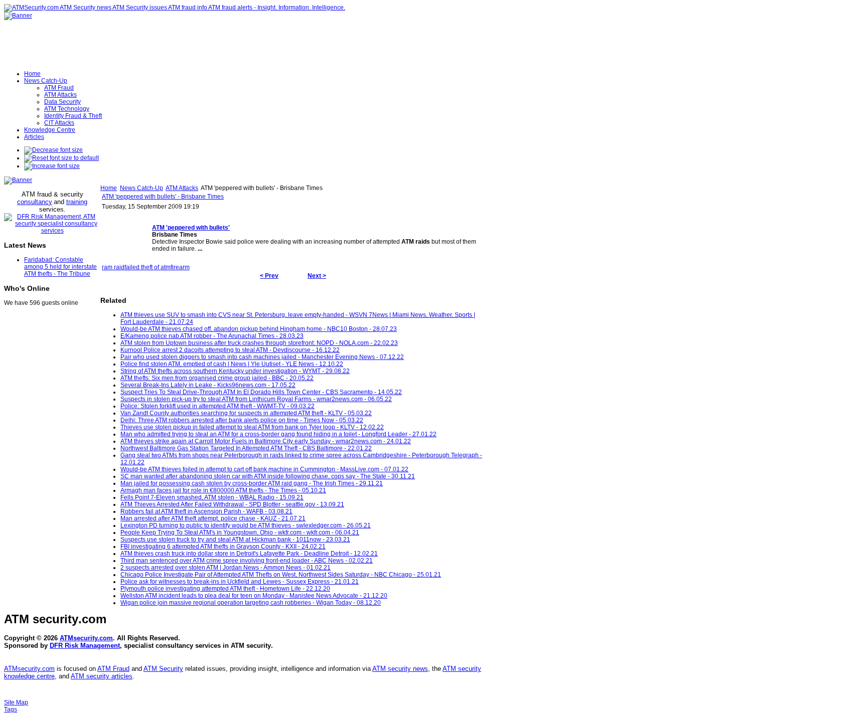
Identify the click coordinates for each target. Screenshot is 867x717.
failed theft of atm (147, 267)
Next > (317, 275)
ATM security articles (101, 676)
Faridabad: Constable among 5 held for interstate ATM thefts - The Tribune (60, 266)
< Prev (269, 275)
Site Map (16, 702)
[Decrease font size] (53, 149)
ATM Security (163, 668)
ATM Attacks (182, 188)
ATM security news (400, 668)
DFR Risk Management (85, 645)
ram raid (113, 267)
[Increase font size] (52, 165)
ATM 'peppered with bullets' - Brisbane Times (163, 196)
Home (108, 188)
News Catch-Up (141, 188)
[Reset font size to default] (61, 157)
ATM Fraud (113, 668)
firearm (180, 267)
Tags (10, 709)
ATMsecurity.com (86, 638)
